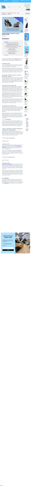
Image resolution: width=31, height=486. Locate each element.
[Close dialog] (29, 233)
